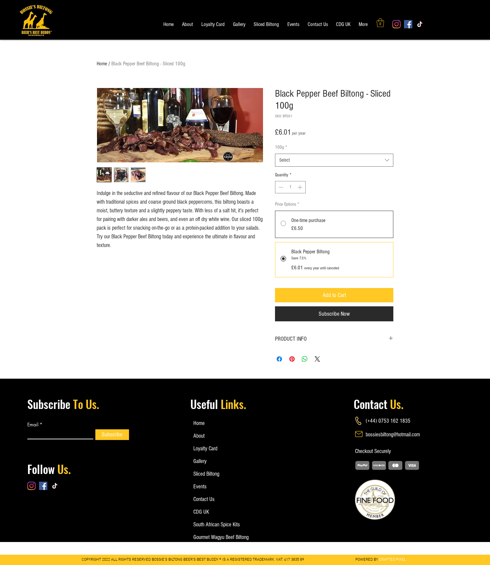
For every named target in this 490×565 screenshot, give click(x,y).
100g (281, 147)
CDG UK (201, 512)
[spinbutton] (290, 187)
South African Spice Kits (215, 524)
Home (102, 64)
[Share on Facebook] (279, 359)
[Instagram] (396, 24)
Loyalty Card (205, 448)
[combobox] (334, 160)
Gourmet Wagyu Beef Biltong (215, 537)
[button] (380, 22)
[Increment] (300, 187)
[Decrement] (280, 187)
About (199, 436)
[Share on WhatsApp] (305, 359)
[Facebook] (408, 24)
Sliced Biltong (206, 474)
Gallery (200, 461)
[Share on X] (317, 359)
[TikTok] (420, 24)
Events (200, 486)
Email (32, 424)
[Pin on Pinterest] (292, 359)
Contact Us (204, 499)
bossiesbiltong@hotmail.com (393, 434)
